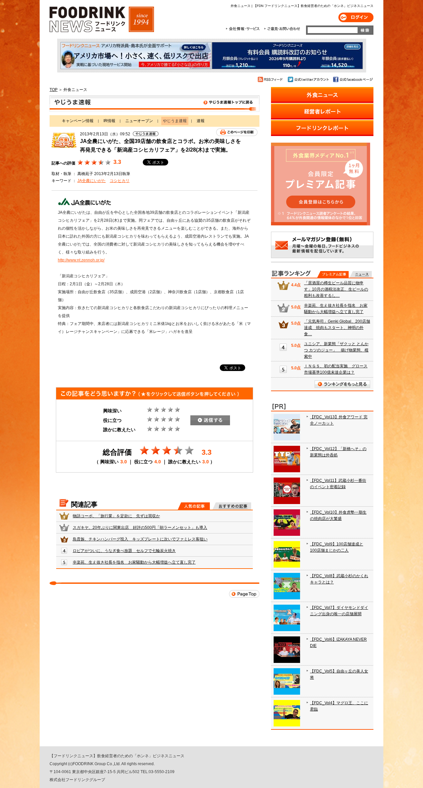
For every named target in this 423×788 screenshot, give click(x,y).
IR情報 (109, 120)
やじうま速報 (154, 103)
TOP (54, 89)
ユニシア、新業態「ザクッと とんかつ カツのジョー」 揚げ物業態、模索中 (336, 350)
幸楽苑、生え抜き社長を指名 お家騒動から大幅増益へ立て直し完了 (134, 562)
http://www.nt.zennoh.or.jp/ (81, 260)
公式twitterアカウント (308, 79)
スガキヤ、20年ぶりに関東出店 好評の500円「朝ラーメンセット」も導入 (140, 527)
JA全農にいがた (91, 180)
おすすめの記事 (231, 506)
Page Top (244, 594)
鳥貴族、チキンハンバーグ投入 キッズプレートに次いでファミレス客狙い (140, 539)
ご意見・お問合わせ (282, 28)
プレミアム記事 (333, 274)
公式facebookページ (352, 79)
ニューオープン (139, 120)
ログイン (355, 17)
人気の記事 (194, 506)
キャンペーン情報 (78, 120)
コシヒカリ (120, 180)
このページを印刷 (236, 132)
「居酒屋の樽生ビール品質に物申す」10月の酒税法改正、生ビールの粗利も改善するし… (336, 289)
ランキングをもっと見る (342, 384)
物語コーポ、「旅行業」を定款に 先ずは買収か (116, 516)
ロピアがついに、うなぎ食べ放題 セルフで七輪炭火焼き (124, 550)
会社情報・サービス (244, 28)
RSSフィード (271, 79)
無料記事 (361, 274)
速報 (201, 120)
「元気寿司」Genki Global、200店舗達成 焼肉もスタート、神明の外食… (337, 327)
